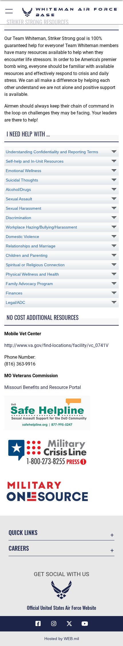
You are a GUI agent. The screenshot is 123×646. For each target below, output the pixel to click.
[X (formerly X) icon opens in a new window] (69, 623)
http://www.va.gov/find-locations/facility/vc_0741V (56, 345)
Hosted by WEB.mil (61, 638)
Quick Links (23, 532)
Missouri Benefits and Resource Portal (42, 387)
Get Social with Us (61, 574)
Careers (19, 548)
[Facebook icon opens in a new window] (38, 623)
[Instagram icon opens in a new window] (53, 623)
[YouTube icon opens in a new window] (85, 623)
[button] (9, 12)
